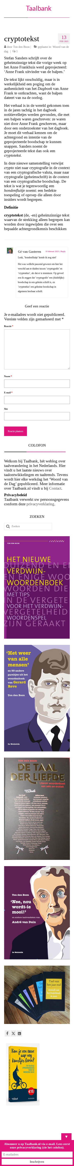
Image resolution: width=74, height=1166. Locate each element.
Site (6, 409)
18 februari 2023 (52, 251)
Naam (8, 376)
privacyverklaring (40, 504)
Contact (55, 488)
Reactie (8, 326)
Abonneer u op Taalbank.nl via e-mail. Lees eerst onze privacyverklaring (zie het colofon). (37, 1145)
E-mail (8, 392)
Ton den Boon (21, 46)
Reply (63, 251)
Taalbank (38, 8)
